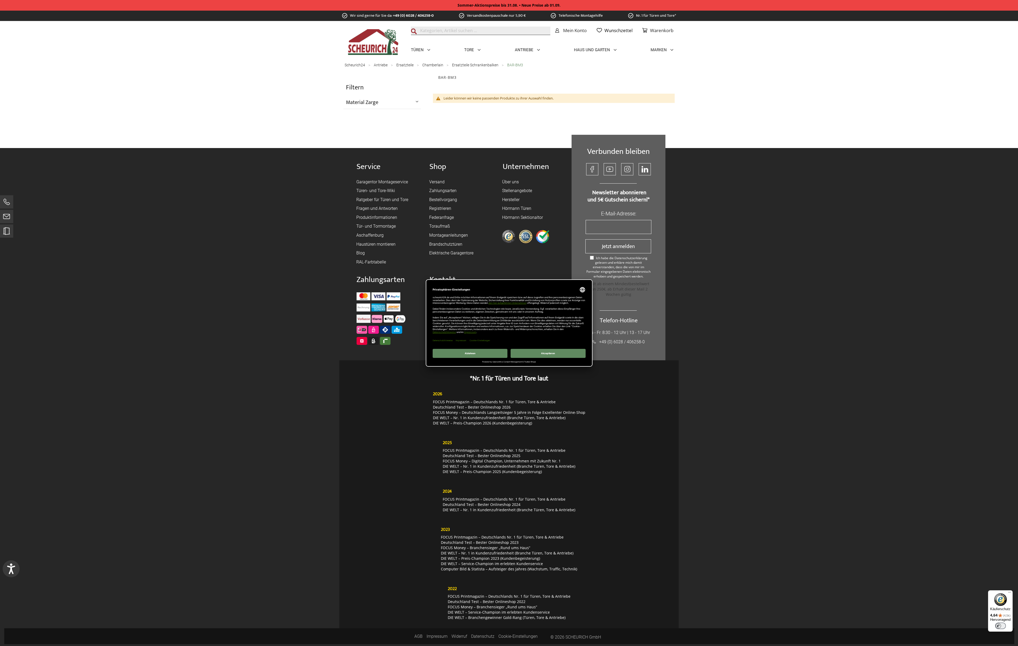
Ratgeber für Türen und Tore (382, 199)
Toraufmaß (439, 226)
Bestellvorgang (443, 199)
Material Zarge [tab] (362, 102)
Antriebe (381, 65)
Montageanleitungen (448, 235)
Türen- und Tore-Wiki (375, 190)
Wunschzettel (618, 30)
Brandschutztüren (445, 244)
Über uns (510, 181)
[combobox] (480, 31)
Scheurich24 (355, 65)
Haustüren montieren (376, 244)
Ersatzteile (405, 65)
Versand (437, 181)
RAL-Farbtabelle (371, 262)
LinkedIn (645, 169)
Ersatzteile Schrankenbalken (475, 65)
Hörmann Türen (516, 208)
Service (368, 166)
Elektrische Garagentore (451, 252)
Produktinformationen (376, 217)
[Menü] (1009, 593)
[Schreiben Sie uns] (6, 217)
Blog (360, 252)
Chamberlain (433, 65)
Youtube (610, 169)
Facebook (592, 169)
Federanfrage (441, 217)
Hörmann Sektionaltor (522, 217)
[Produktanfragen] (6, 233)
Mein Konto (575, 30)
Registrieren (440, 208)
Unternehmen (526, 166)
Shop (437, 166)
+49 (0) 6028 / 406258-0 (413, 15)
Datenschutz (482, 636)
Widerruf (459, 636)
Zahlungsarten (443, 190)
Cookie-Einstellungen (518, 636)
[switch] (1000, 626)
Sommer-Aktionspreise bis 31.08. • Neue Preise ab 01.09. (509, 5)
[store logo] (373, 42)
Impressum (437, 636)
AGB (418, 636)
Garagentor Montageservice (382, 181)
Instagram (627, 169)
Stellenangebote (517, 190)
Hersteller (511, 199)
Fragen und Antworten (377, 208)
